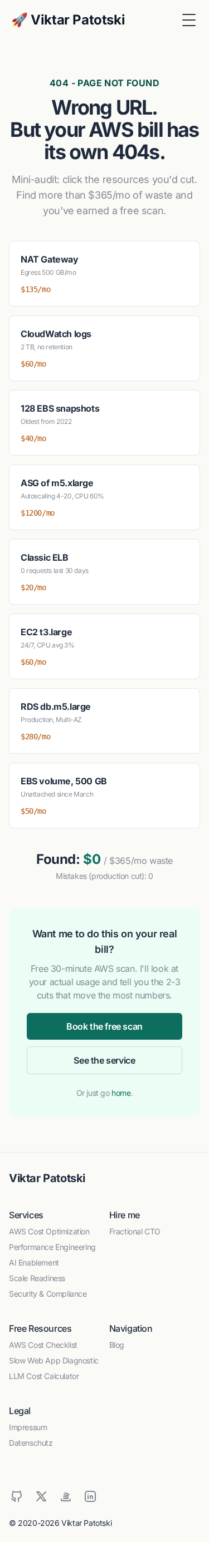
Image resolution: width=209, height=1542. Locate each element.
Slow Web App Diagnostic (54, 1360)
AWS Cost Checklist (43, 1345)
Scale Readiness (37, 1278)
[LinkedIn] (90, 1496)
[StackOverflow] (66, 1496)
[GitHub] (16, 1496)
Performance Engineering (52, 1247)
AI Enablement (34, 1262)
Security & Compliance (48, 1293)
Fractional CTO (135, 1231)
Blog (116, 1345)
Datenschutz (31, 1442)
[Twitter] (41, 1496)
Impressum (28, 1427)
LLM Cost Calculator (44, 1376)
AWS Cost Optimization (49, 1231)
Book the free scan (104, 1026)
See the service (104, 1060)
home (120, 1093)
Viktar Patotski (47, 1178)
